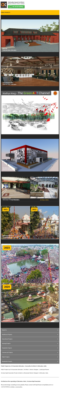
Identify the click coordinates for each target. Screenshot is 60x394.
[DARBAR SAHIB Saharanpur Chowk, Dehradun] (30, 201)
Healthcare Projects (7, 334)
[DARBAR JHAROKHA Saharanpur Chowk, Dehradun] (30, 239)
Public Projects (5, 357)
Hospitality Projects (7, 348)
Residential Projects (7, 361)
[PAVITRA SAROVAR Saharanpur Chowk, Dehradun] (30, 322)
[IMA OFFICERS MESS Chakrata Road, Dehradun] (30, 86)
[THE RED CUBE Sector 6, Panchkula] (30, 171)
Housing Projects (6, 343)
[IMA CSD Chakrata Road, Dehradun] (30, 51)
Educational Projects (7, 339)
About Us (4, 330)
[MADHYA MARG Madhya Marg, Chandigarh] (30, 134)
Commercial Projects (7, 352)
